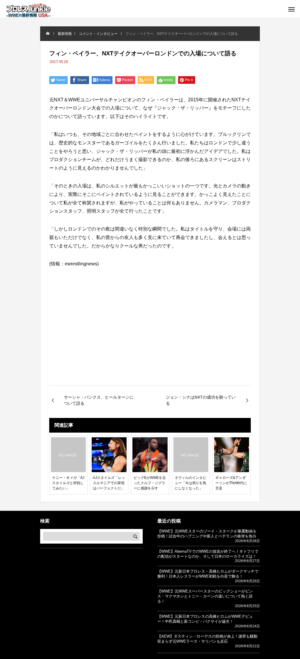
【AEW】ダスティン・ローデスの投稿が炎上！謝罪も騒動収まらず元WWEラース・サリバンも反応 (207, 638)
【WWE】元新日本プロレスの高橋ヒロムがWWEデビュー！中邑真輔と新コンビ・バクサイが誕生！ (205, 619)
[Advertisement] (150, 336)
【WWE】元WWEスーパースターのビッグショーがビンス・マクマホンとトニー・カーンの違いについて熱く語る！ (205, 596)
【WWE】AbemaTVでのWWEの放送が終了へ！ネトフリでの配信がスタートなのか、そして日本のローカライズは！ (207, 554)
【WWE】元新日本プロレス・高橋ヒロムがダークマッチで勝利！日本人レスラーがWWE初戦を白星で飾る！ (207, 573)
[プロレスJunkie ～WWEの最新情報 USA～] (28, 10)
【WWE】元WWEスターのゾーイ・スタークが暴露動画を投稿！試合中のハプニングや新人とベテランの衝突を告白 (207, 533)
